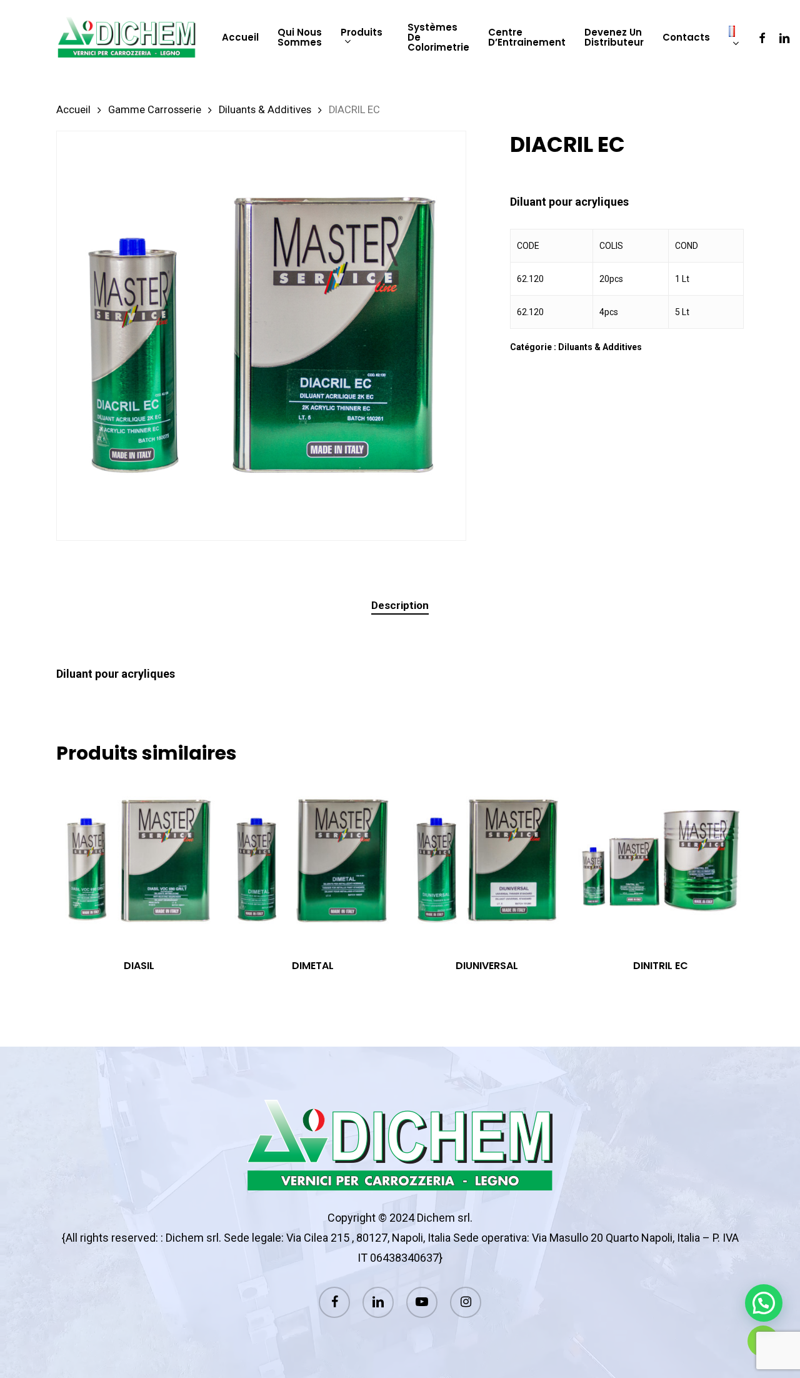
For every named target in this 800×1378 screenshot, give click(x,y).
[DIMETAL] (312, 860)
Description (400, 605)
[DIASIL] (138, 860)
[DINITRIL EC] (660, 860)
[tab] (400, 605)
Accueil (73, 110)
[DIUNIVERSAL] (486, 860)
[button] (763, 1303)
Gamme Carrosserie (154, 110)
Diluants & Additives (265, 110)
